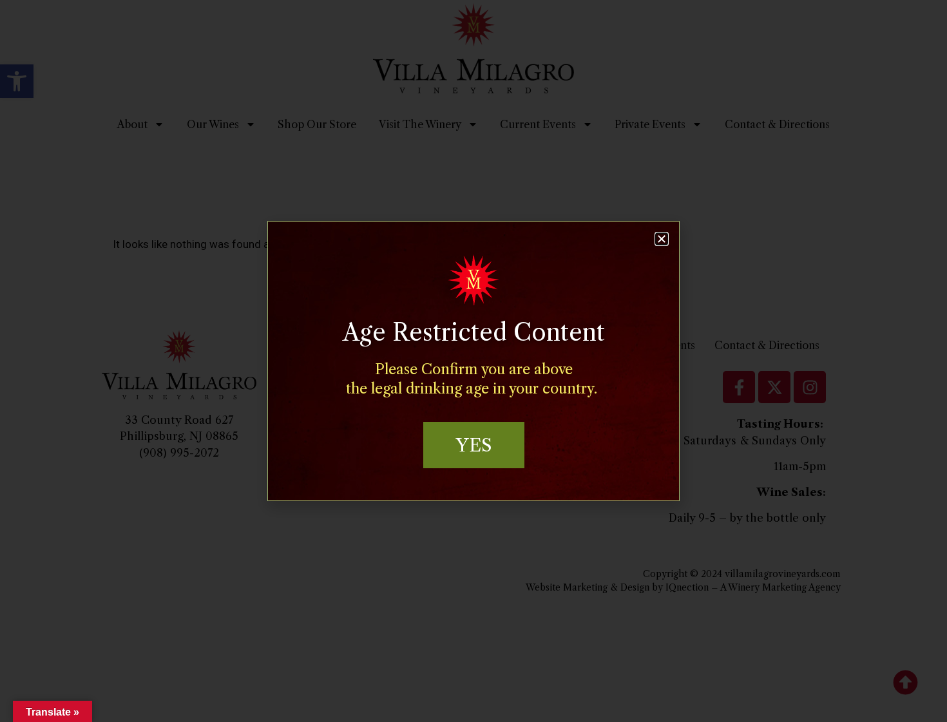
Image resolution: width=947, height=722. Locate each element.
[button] (661, 239)
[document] (473, 361)
